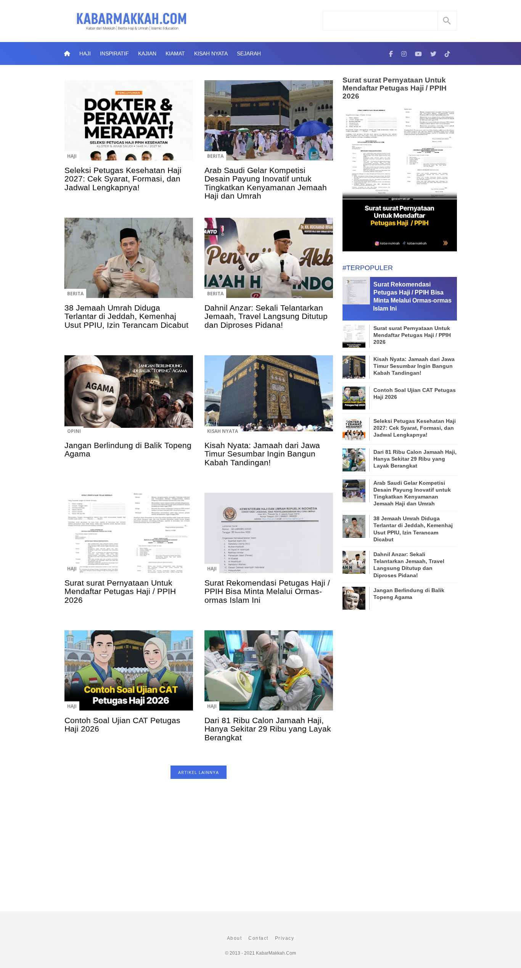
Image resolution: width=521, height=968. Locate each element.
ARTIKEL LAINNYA (198, 772)
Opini (74, 431)
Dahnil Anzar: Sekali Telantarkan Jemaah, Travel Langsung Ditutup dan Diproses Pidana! (266, 316)
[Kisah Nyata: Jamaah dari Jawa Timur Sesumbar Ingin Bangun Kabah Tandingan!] (268, 400)
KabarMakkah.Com (276, 953)
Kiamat (175, 53)
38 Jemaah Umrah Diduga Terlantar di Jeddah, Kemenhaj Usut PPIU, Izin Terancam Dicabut (126, 316)
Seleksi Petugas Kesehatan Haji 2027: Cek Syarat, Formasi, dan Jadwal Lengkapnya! (123, 179)
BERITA (215, 156)
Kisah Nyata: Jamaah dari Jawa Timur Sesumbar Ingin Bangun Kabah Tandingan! (262, 454)
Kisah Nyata (211, 53)
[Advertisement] (198, 848)
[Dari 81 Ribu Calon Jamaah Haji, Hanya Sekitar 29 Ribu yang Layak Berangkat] (268, 675)
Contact (258, 938)
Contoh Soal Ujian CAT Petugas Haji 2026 (122, 724)
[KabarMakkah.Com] (391, 53)
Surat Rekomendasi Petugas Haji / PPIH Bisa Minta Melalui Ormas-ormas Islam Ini (267, 591)
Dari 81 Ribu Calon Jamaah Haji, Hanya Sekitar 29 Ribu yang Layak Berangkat (267, 729)
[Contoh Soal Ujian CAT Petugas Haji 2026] (128, 675)
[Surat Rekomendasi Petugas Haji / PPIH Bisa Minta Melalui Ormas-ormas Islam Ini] (268, 538)
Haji (85, 53)
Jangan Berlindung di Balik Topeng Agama (127, 449)
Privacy (284, 938)
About (234, 938)
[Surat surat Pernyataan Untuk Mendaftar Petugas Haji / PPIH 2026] (128, 538)
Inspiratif (114, 53)
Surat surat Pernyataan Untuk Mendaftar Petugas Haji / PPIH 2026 (120, 591)
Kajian (147, 53)
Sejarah (249, 53)
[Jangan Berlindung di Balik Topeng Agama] (128, 400)
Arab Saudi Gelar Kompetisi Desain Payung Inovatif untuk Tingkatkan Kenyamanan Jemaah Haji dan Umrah (265, 183)
